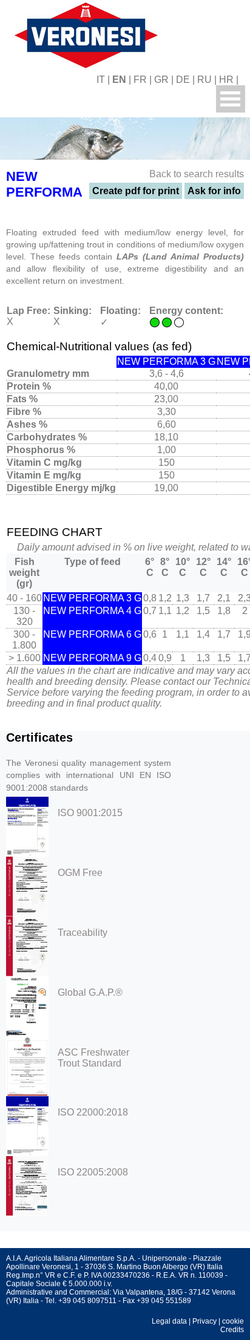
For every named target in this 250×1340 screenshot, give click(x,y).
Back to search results (196, 174)
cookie (233, 1321)
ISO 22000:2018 (93, 1112)
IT (100, 79)
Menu (230, 99)
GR (161, 79)
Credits (232, 1329)
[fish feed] (245, 79)
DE (183, 79)
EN (119, 79)
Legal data (169, 1321)
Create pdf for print (135, 191)
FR (140, 79)
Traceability (82, 932)
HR (226, 79)
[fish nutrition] (84, 33)
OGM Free (80, 873)
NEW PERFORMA (44, 184)
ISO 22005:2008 (93, 1172)
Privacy (204, 1321)
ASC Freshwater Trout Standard (93, 1057)
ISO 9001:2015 (90, 813)
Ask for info (214, 191)
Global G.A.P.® (90, 992)
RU (204, 79)
